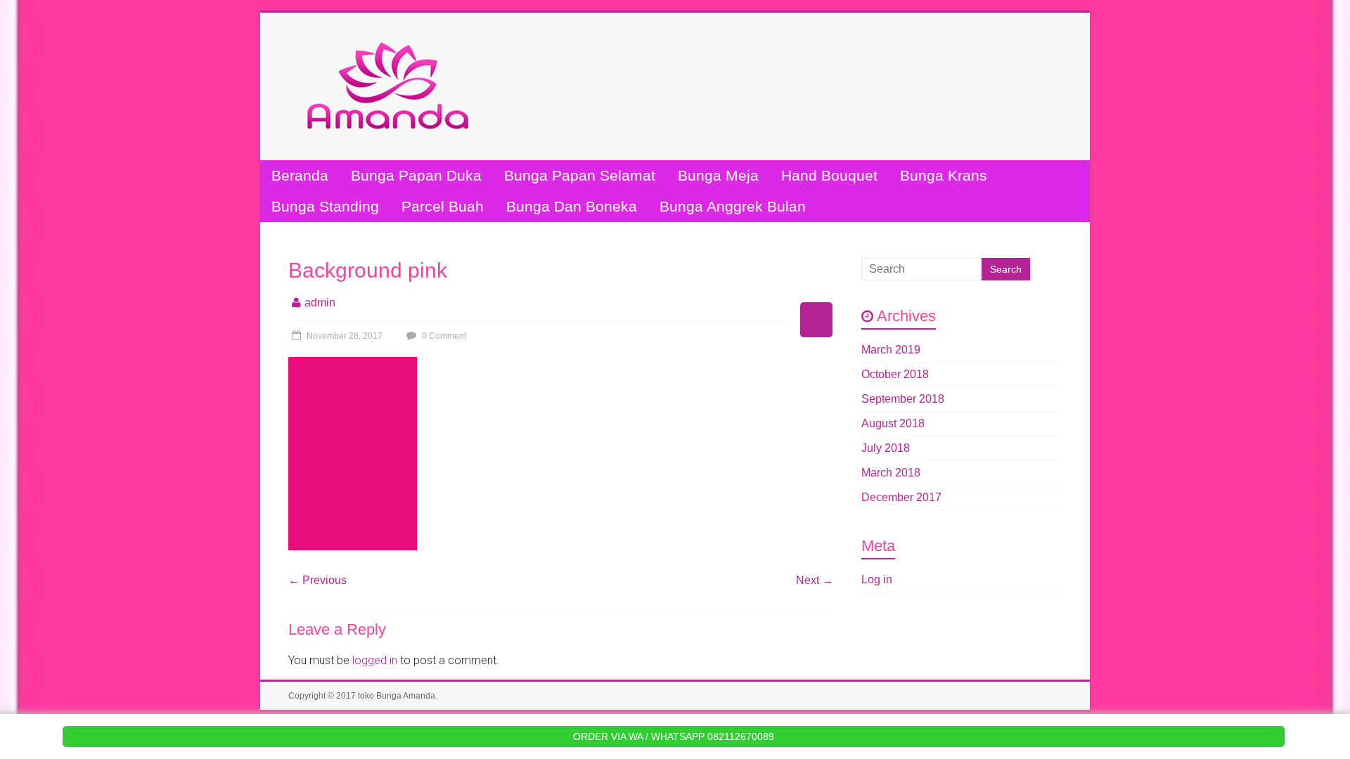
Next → (814, 580)
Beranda (299, 175)
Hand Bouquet (829, 175)
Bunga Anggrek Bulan (733, 206)
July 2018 (885, 448)
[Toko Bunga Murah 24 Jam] (387, 33)
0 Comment (443, 336)
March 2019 (890, 350)
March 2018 (890, 473)
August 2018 (893, 423)
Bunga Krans (943, 175)
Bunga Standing (325, 206)
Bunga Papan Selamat (579, 175)
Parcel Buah (442, 206)
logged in (374, 660)
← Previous (317, 580)
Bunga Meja (718, 175)
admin (319, 303)
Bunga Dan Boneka (571, 206)
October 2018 (895, 374)
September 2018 (902, 399)
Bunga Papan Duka (416, 175)
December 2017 (901, 497)
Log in (876, 579)
